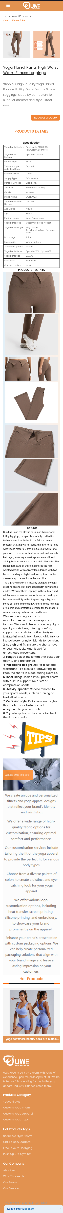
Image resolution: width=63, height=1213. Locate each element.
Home (13, 16)
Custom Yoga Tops (16, 1120)
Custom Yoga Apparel (18, 1114)
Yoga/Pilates (11, 1102)
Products (25, 16)
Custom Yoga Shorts (16, 1108)
